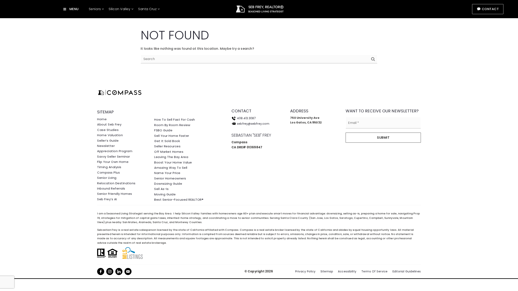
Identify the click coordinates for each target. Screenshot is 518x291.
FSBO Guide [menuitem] (163, 130)
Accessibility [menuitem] (347, 271)
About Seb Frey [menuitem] (109, 124)
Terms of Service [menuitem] (374, 271)
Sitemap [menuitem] (327, 271)
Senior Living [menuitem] (107, 178)
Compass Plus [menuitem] (108, 172)
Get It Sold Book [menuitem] (167, 141)
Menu (74, 9)
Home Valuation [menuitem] (110, 135)
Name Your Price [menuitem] (167, 173)
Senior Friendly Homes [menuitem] (114, 194)
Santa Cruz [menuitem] (148, 9)
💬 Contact (488, 9)
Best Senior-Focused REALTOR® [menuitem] (178, 199)
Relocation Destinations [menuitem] (116, 183)
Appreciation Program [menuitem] (114, 151)
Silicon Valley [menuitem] (120, 9)
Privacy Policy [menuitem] (305, 271)
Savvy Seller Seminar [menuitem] (113, 156)
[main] (259, 36)
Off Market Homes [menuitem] (168, 152)
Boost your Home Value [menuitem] (173, 162)
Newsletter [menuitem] (106, 146)
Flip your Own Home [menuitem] (112, 162)
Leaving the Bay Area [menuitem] (171, 157)
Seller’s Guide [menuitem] (108, 140)
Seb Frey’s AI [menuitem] (107, 199)
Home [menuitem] (102, 119)
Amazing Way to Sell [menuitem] (170, 168)
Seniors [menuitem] (95, 9)
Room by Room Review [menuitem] (172, 125)
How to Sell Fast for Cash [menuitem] (174, 119)
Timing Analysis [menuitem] (109, 167)
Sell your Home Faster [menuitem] (171, 136)
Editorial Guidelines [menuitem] (407, 271)
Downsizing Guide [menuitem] (168, 183)
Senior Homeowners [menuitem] (170, 178)
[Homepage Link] (259, 8)
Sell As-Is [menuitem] (161, 189)
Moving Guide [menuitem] (165, 194)
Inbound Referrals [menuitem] (111, 188)
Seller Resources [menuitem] (167, 146)
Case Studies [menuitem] (108, 130)
